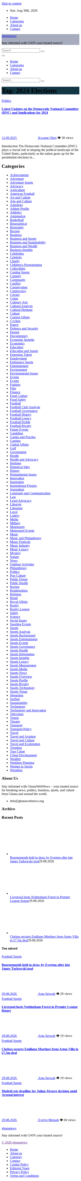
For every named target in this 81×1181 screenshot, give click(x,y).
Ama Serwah (46, 994)
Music (14, 534)
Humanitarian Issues (23, 474)
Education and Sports (24, 351)
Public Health (19, 583)
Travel (14, 733)
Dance (14, 324)
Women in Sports (21, 766)
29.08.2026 (9, 994)
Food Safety (18, 399)
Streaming (16, 695)
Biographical (18, 223)
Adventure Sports (21, 182)
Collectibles (17, 268)
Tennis (14, 718)
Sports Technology (22, 688)
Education (16, 347)
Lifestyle (15, 504)
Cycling (15, 321)
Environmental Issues (24, 373)
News (14, 560)
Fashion (15, 384)
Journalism (17, 489)
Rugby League (19, 609)
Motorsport (17, 527)
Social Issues (18, 620)
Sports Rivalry (19, 684)
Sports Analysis (20, 631)
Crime (14, 298)
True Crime (17, 751)
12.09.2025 (9, 138)
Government (18, 452)
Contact (15, 29)
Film (13, 388)
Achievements (19, 175)
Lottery (15, 515)
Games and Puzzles (23, 437)
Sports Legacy (19, 661)
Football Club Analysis (25, 407)
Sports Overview (21, 676)
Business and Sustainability (28, 242)
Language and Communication (30, 493)
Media (14, 519)
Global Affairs (19, 444)
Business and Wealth (23, 246)
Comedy (15, 276)
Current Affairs (20, 317)
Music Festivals (20, 542)
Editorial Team (19, 1168)
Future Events (19, 429)
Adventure (17, 179)
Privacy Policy (19, 1172)
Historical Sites (20, 467)
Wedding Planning (22, 762)
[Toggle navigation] (3, 55)
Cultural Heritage (21, 310)
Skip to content (11, 3)
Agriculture (17, 190)
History (15, 470)
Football (15, 403)
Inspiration (17, 482)
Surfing (15, 699)
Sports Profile (19, 680)
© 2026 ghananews (14, 1142)
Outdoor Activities (22, 564)
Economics (17, 343)
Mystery (15, 553)
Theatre (15, 721)
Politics (6, 101)
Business (16, 235)
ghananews (9, 36)
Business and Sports (23, 238)
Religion (15, 594)
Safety (14, 613)
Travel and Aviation (23, 736)
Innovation (17, 478)
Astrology (16, 205)
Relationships (19, 590)
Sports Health (19, 650)
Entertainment (19, 366)
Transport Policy (21, 729)
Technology (18, 706)
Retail (14, 598)
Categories (17, 21)
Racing (14, 587)
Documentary (19, 336)
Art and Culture (20, 197)
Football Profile (20, 422)
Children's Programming (26, 265)
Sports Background (22, 635)
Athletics (16, 212)
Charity (15, 261)
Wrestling (16, 770)
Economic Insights (22, 339)
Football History (20, 414)
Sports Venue (18, 691)
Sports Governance (22, 646)
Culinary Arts (19, 302)
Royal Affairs (19, 601)
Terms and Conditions (24, 1175)
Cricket (15, 295)
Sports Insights (19, 658)
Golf (13, 448)
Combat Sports (19, 272)
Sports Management (23, 665)
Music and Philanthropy (25, 538)
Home (14, 17)
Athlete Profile (19, 208)
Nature (14, 557)
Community (18, 280)
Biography (17, 227)
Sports (14, 628)
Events (14, 377)
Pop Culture (18, 575)
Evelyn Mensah (48, 1120)
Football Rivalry (20, 426)
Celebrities (17, 253)
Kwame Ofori (46, 138)
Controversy (18, 291)
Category (16, 1157)
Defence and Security (24, 328)
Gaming (15, 441)
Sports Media (18, 669)
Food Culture (18, 396)
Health (14, 456)
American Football (22, 193)
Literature (16, 508)
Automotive (18, 216)
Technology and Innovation (28, 710)
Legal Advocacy (21, 500)
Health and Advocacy (24, 459)
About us (16, 25)
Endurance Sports (21, 362)
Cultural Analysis (21, 306)
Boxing (15, 231)
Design (14, 332)
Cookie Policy (19, 1164)
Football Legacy (20, 418)
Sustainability (19, 703)
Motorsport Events (22, 530)
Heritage (15, 463)
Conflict (15, 283)
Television (16, 714)
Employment (18, 358)
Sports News (18, 673)
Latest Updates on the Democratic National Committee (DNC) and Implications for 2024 (40, 110)
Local (13, 512)
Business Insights (21, 250)
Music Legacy (19, 549)
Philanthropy (18, 568)
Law (13, 497)
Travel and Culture (22, 740)
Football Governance (24, 411)
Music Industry (20, 545)
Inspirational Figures (23, 485)
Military (15, 523)
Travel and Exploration (25, 744)
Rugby (14, 605)
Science (15, 616)
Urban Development (23, 755)
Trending (16, 747)
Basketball (17, 220)
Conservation (18, 287)
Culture (15, 313)
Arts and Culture (21, 201)
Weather (15, 759)
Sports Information (22, 654)
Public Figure (19, 579)
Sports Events (19, 643)
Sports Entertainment (23, 639)
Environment (18, 369)
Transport (16, 725)
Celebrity (16, 257)
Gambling (16, 433)
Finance (15, 392)
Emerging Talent (21, 354)
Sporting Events (20, 624)
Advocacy (16, 186)
